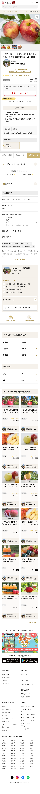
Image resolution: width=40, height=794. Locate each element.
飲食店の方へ (5, 683)
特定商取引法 (5, 721)
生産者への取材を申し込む (28, 684)
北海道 (4, 740)
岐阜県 (4, 753)
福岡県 (31, 763)
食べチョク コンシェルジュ (28, 714)
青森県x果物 (7, 246)
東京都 (4, 748)
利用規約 (4, 715)
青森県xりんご (18, 246)
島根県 (31, 758)
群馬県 (13, 745)
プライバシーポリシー (8, 718)
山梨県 (22, 750)
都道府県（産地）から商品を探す (12, 736)
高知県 (22, 763)
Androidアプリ (25, 729)
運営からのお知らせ (7, 712)
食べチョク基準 (6, 677)
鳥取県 (22, 758)
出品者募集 (24, 674)
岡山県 (4, 761)
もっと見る (21, 259)
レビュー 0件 (18, 75)
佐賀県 (4, 766)
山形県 (13, 743)
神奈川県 (13, 748)
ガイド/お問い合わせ (7, 709)
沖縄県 (22, 768)
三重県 (31, 753)
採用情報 (4, 730)
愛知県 (22, 753)
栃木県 (4, 745)
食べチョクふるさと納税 (27, 706)
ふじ (19, 231)
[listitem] (11, 342)
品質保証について (7, 680)
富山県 (31, 748)
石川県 (4, 750)
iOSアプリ (23, 726)
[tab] (6, 155)
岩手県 (22, 740)
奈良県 (4, 758)
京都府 (13, 756)
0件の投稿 (26, 75)
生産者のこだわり (9, 280)
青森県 (8, 237)
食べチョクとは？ (7, 674)
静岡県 (13, 753)
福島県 (22, 743)
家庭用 (23, 243)
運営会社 (4, 706)
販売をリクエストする (20, 93)
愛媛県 (13, 763)
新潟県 (22, 748)
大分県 (31, 766)
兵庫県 (31, 756)
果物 (8, 231)
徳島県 (31, 761)
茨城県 (31, 743)
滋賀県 (4, 756)
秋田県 (4, 743)
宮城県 (31, 740)
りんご (13, 231)
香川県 (4, 763)
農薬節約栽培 (7, 243)
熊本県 (22, 766)
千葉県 (31, 745)
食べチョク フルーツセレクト (29, 717)
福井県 (13, 750)
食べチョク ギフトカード (27, 720)
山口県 (22, 761)
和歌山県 (13, 758)
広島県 (13, 761)
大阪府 (22, 756)
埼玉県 (22, 745)
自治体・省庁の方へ (26, 697)
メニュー (37, 3)
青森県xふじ (30, 246)
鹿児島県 (13, 768)
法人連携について (25, 694)
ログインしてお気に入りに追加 (21, 101)
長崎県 (13, 766)
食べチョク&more (25, 723)
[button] (20, 170)
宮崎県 (4, 768)
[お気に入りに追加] (37, 17)
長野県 (31, 750)
